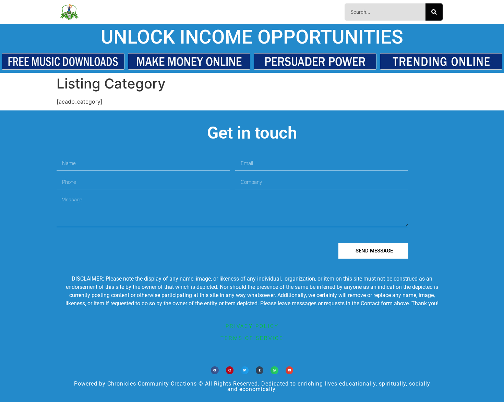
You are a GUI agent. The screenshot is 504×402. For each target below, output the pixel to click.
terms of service (252, 338)
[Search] (434, 12)
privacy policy (252, 326)
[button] (215, 370)
